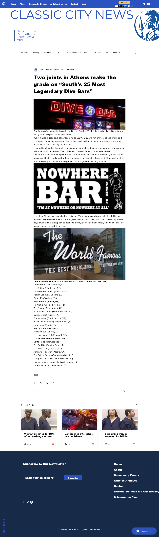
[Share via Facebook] (35, 383)
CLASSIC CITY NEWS (72, 14)
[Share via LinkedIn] (47, 383)
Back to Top (4, 526)
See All (135, 405)
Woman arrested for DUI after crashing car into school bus (39, 435)
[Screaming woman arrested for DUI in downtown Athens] (120, 419)
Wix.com (97, 530)
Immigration (48, 53)
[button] (124, 4)
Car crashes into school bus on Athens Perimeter (79, 435)
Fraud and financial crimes (77, 53)
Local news (96, 53)
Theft (60, 53)
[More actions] (123, 69)
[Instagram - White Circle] (148, 4)
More (115, 53)
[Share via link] (53, 383)
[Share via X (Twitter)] (41, 383)
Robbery (36, 53)
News (36, 375)
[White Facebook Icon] (23, 502)
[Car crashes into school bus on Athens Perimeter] (80, 419)
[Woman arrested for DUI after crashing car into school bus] (39, 419)
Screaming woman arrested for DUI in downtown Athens (116, 435)
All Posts (24, 53)
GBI (107, 53)
